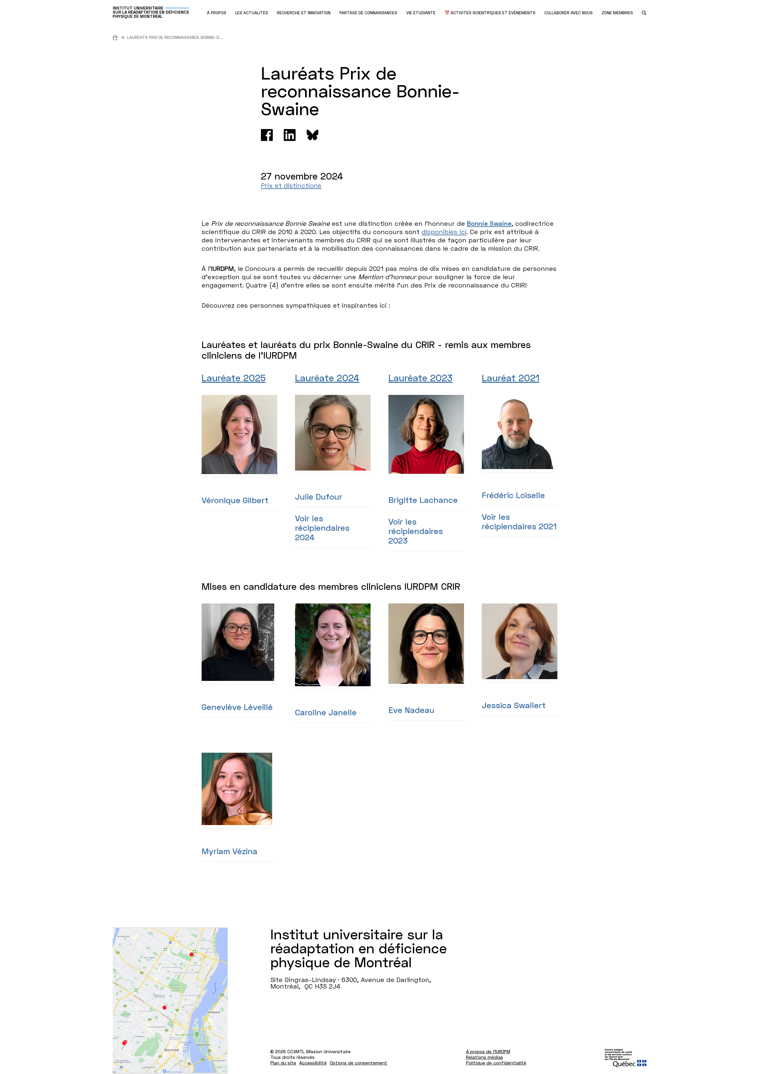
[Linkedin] (290, 135)
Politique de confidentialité (496, 1062)
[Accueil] (120, 37)
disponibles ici (444, 232)
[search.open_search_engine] (644, 13)
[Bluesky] (312, 135)
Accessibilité (313, 1062)
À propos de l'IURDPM (488, 1051)
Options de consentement (358, 1062)
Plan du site (283, 1062)
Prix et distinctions (291, 185)
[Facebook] (267, 135)
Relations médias (484, 1057)
